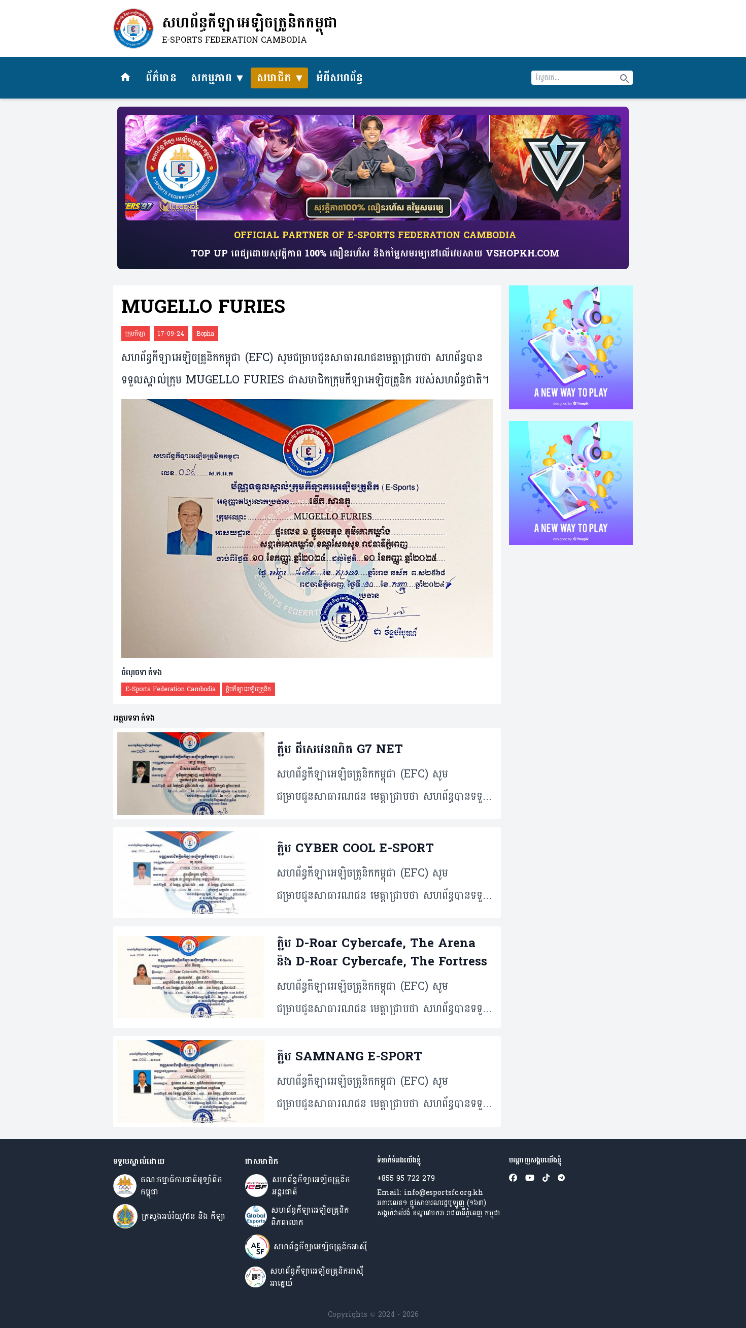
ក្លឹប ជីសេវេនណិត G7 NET (340, 749)
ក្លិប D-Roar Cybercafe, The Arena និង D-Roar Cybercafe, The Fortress (382, 952)
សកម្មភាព (211, 78)
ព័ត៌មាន (161, 78)
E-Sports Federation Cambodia (170, 689)
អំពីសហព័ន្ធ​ (339, 78)
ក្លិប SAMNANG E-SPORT (349, 1057)
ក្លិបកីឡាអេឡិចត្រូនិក (248, 689)
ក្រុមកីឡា (135, 333)
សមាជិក (274, 78)
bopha (205, 333)
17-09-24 (171, 333)
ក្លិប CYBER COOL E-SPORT (355, 848)
